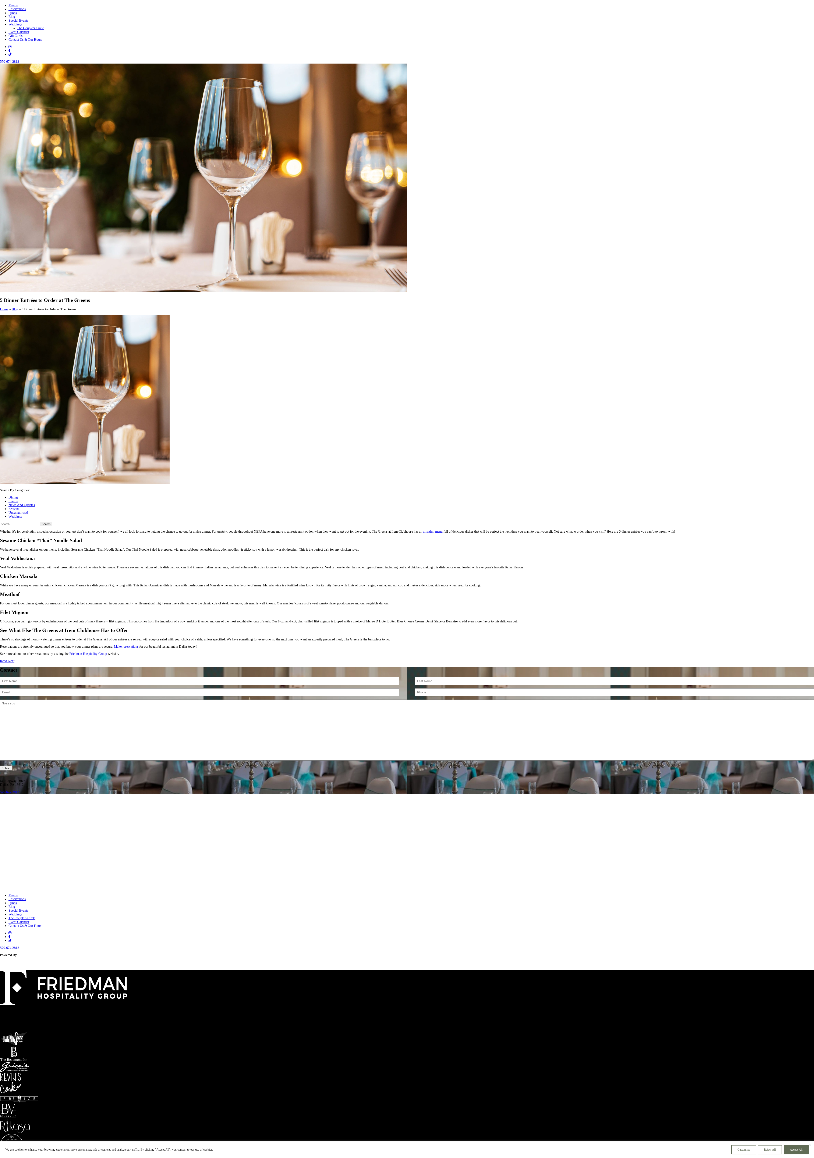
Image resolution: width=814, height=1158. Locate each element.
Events (13, 501)
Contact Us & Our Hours (25, 39)
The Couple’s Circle (30, 28)
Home (4, 309)
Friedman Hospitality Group (88, 653)
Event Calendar (18, 32)
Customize (743, 1149)
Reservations (17, 9)
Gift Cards (15, 35)
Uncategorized (18, 512)
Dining (13, 497)
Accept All (796, 1149)
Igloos (12, 13)
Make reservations (126, 646)
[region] (407, 1149)
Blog (11, 16)
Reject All (770, 1149)
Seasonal (14, 509)
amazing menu (433, 531)
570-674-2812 (9, 61)
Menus (13, 5)
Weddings (15, 24)
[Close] (809, 1144)
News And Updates (21, 505)
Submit (6, 768)
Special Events (18, 20)
